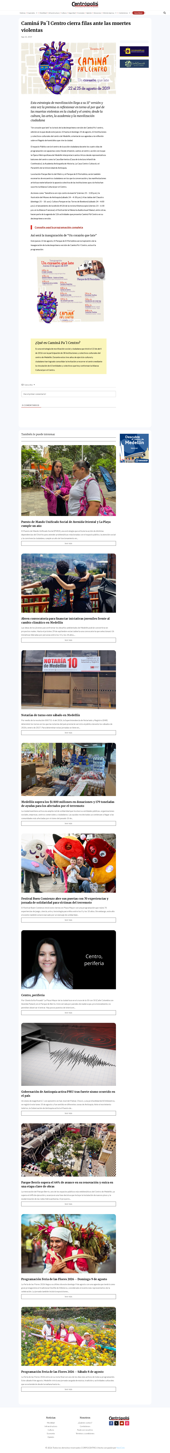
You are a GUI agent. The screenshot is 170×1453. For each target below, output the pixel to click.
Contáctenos (123, 13)
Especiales (31, 13)
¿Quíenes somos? (85, 1423)
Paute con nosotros (85, 1430)
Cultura (64, 13)
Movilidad (43, 13)
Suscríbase (138, 13)
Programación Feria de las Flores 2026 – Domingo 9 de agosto (64, 1279)
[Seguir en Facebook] (111, 1423)
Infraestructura (53, 13)
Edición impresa (108, 13)
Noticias (23, 13)
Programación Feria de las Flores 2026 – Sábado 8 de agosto (62, 1371)
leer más (68, 543)
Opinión (89, 13)
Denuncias (97, 13)
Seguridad (72, 13)
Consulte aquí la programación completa (59, 227)
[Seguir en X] (116, 1423)
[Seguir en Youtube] (122, 1423)
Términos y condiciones (85, 1433)
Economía (80, 13)
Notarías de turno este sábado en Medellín (50, 715)
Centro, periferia (32, 995)
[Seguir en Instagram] (127, 1423)
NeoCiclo (121, 1448)
